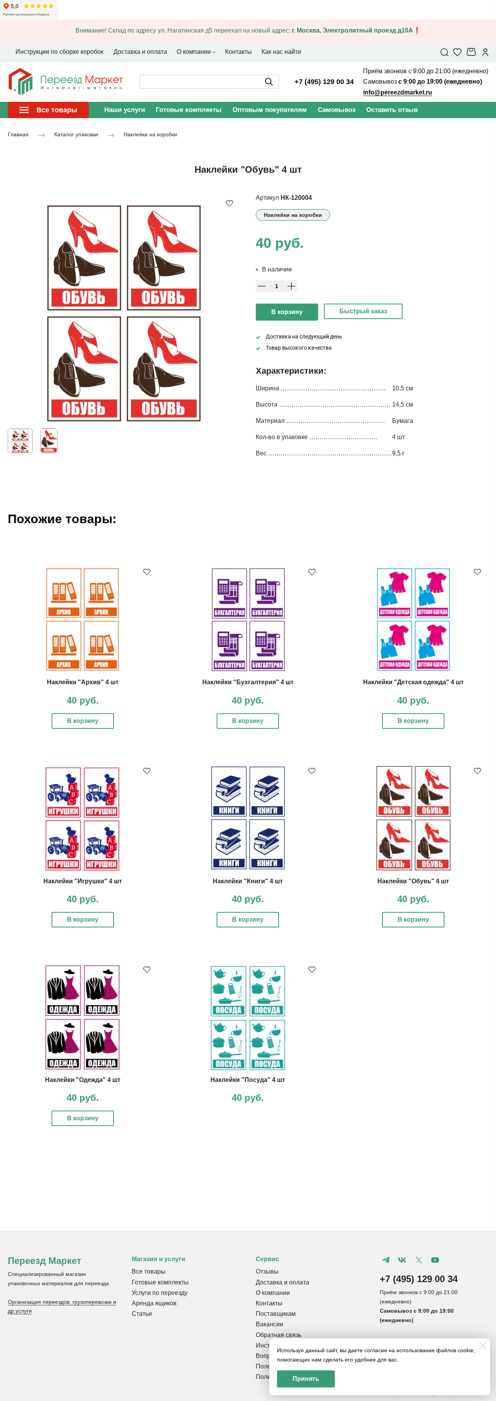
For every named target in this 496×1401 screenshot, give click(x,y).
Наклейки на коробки (150, 135)
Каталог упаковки (76, 135)
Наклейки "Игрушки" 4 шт (82, 881)
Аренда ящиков (154, 1303)
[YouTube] (435, 1260)
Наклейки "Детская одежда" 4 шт (413, 682)
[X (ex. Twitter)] (418, 1260)
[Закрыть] (482, 1345)
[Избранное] (457, 52)
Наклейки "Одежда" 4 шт (83, 1080)
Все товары (148, 1271)
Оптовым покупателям (269, 109)
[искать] (269, 82)
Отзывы (267, 1271)
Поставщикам (276, 1313)
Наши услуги (124, 109)
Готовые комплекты (189, 109)
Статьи (142, 1313)
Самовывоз (336, 109)
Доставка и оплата (282, 1282)
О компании (273, 1292)
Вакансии (269, 1324)
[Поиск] (444, 52)
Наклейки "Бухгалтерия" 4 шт (248, 682)
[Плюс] (291, 286)
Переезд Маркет (44, 1260)
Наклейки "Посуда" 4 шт (247, 1080)
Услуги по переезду (160, 1292)
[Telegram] (386, 1260)
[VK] (402, 1260)
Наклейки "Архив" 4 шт (83, 682)
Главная (18, 135)
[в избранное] (229, 203)
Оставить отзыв (392, 109)
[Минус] (261, 286)
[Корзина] (472, 52)
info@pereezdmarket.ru (397, 92)
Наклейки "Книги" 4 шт (248, 881)
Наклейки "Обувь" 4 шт (413, 881)
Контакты (269, 1303)
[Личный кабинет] (485, 52)
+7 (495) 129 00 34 (324, 82)
